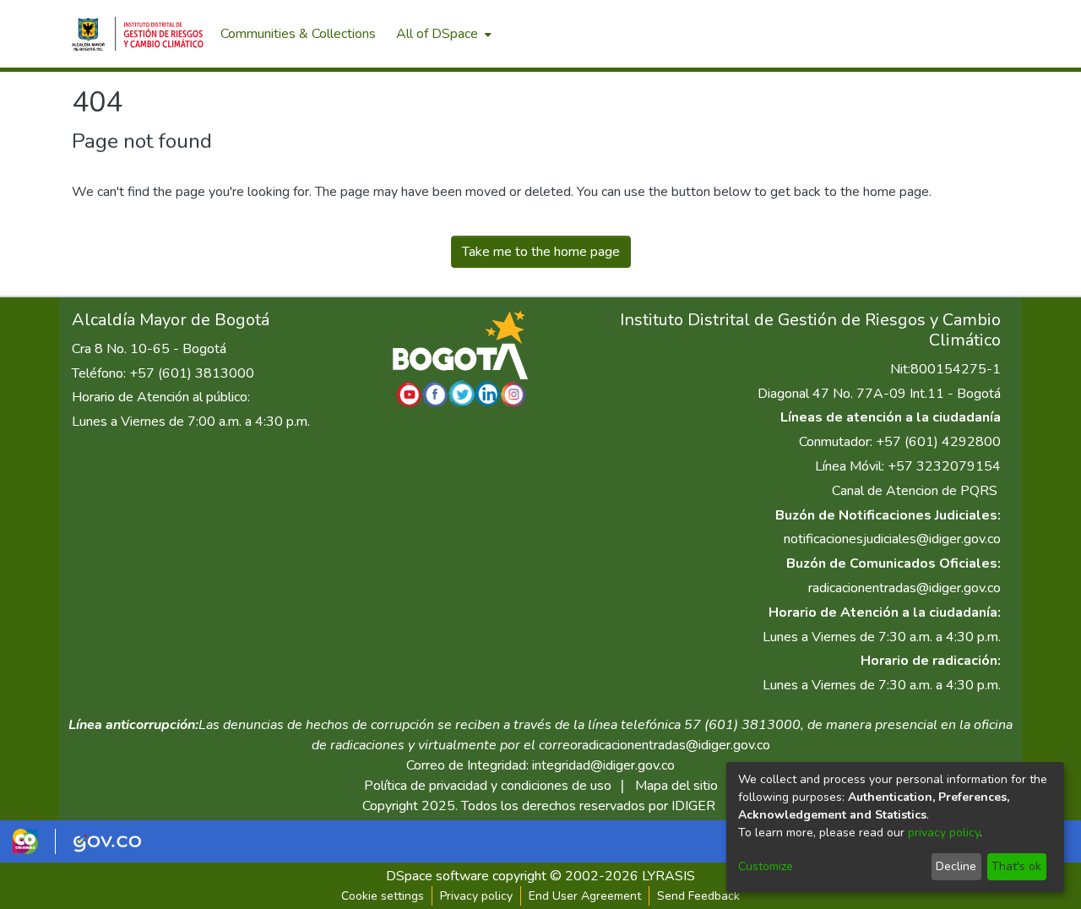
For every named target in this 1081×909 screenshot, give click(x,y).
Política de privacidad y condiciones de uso (487, 785)
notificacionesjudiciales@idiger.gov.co (892, 539)
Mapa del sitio (676, 785)
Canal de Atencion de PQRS (914, 491)
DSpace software (437, 876)
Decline (956, 866)
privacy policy (944, 833)
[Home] (138, 34)
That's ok (1016, 866)
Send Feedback (698, 896)
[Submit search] (921, 34)
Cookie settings (382, 896)
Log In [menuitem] (979, 33)
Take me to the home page (541, 251)
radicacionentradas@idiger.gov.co (904, 588)
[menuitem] (442, 34)
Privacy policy (476, 896)
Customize (765, 866)
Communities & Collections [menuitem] (298, 33)
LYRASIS (668, 876)
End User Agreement (585, 896)
